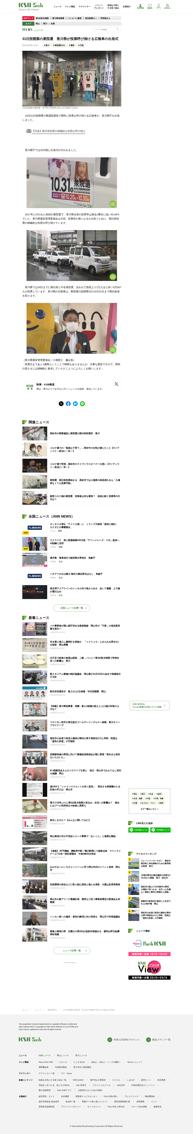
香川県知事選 (58, 18)
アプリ (158, 8)
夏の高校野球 (45, 1090)
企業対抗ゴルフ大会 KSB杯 (90, 1090)
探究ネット (146, 1080)
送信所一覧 (70, 1101)
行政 (82, 45)
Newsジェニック (134, 1062)
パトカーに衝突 (75, 18)
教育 (161, 803)
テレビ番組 (70, 6)
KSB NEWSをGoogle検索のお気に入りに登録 (147, 705)
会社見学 (121, 1085)
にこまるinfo (79, 1062)
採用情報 (140, 8)
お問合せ (167, 8)
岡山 (38, 23)
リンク (154, 1101)
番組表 (149, 8)
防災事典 (161, 1080)
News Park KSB (46, 1062)
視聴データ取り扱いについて (95, 1101)
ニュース (58, 6)
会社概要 (65, 1096)
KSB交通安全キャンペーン (143, 1085)
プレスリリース (131, 1096)
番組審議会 (150, 1096)
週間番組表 (44, 1067)
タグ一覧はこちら (148, 809)
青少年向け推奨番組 (82, 1067)
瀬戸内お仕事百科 (98, 1080)
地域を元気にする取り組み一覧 (52, 1080)
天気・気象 (159, 798)
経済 (159, 794)
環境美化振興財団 (47, 1106)
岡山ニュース (63, 1055)
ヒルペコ (63, 1062)
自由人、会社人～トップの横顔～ (106, 1062)
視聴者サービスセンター (86, 1096)
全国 (53, 23)
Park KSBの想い (111, 1096)
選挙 (72, 45)
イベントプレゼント (99, 6)
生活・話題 (138, 798)
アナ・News (66, 1073)
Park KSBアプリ (64, 1090)
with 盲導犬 (81, 1085)
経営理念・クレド (47, 1096)
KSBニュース (44, 1055)
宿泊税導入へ (91, 18)
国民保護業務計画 (122, 1101)
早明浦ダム (105, 18)
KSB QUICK (78, 1080)
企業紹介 (127, 6)
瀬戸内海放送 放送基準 (49, 1101)
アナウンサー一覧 (47, 1073)
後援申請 (157, 1106)
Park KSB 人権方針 (116, 1106)
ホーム (25, 1010)
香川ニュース (81, 1055)
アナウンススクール (101, 1085)
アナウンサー (84, 6)
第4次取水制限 (42, 18)
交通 (135, 803)
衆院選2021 (60, 45)
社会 (151, 794)
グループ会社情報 (139, 1106)
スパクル (116, 1080)
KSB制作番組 (61, 1067)
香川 (45, 23)
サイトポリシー (94, 1106)
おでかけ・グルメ (148, 803)
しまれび (131, 1080)
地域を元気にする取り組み (113, 6)
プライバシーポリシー (71, 1106)
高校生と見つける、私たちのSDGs (54, 1085)
